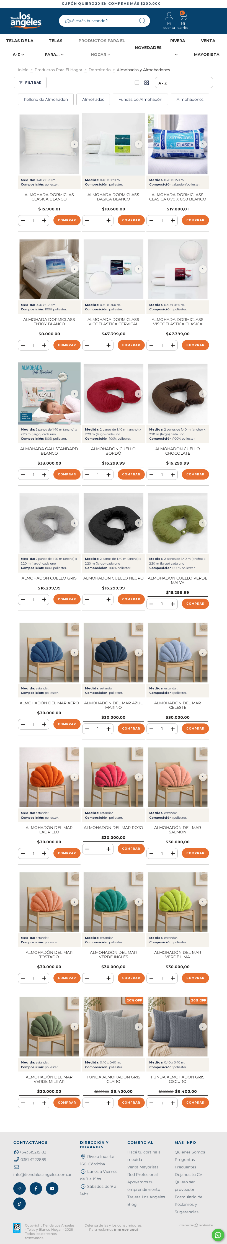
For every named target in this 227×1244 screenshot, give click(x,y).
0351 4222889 (33, 1159)
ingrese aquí (126, 1229)
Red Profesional (142, 1174)
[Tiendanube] (196, 1226)
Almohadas (93, 99)
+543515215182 (32, 1152)
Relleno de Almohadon (46, 99)
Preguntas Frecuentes (185, 1163)
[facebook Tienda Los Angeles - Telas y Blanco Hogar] (36, 1188)
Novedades (148, 47)
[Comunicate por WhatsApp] (218, 1235)
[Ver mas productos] (146, 82)
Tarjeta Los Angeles (146, 1197)
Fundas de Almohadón (140, 99)
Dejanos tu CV (188, 1174)
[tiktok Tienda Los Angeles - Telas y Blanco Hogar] (19, 1203)
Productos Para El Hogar (58, 69)
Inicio (23, 69)
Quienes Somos (190, 1152)
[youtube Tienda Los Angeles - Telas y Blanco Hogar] (52, 1188)
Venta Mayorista (143, 1167)
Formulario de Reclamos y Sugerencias (188, 1204)
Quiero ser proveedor (185, 1186)
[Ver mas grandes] (137, 82)
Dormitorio (100, 69)
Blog (132, 1204)
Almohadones (190, 99)
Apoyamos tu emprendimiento (143, 1186)
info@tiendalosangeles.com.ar (42, 1174)
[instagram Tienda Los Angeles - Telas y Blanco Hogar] (19, 1188)
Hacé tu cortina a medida (144, 1156)
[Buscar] (142, 21)
